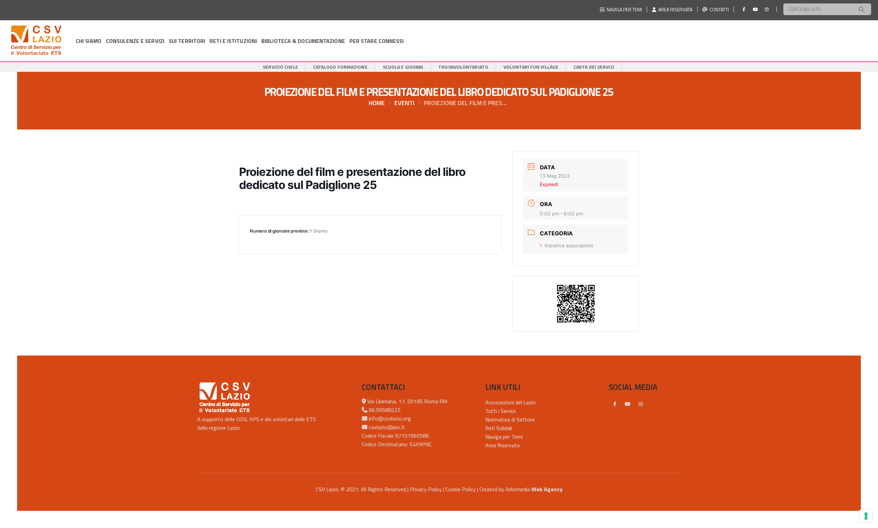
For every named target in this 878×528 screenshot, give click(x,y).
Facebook (614, 404)
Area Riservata (502, 445)
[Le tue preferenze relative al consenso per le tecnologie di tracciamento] (866, 516)
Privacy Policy (426, 489)
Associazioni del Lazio (510, 402)
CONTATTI (718, 9)
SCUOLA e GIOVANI (403, 66)
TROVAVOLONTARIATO (463, 66)
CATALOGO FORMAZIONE (340, 66)
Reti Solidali (498, 428)
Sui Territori (187, 41)
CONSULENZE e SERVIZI (135, 41)
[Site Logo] (36, 41)
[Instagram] (766, 9)
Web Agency (546, 489)
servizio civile (280, 66)
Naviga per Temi (504, 436)
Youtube (627, 404)
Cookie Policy (461, 489)
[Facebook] (744, 9)
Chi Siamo (89, 41)
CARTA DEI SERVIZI (593, 66)
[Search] (861, 9)
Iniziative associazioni (569, 245)
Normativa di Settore (510, 419)
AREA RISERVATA (674, 9)
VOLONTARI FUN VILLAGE (530, 66)
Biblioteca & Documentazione (303, 41)
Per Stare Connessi (376, 41)
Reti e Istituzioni (233, 41)
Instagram (641, 404)
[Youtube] (755, 9)
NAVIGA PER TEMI (623, 9)
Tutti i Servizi (500, 411)
